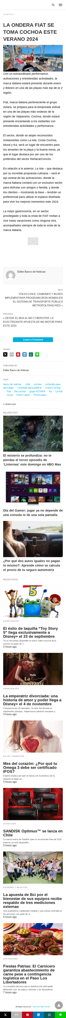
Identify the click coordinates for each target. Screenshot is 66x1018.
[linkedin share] (24, 354)
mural (10, 394)
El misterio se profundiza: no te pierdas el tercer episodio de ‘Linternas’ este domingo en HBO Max (32, 460)
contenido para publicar (29, 387)
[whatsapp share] (31, 354)
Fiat (9, 391)
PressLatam (40, 394)
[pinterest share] (18, 354)
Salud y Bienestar (13, 756)
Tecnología (9, 824)
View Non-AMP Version (41, 1007)
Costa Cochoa (52, 387)
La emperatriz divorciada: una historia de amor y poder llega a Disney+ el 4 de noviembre (32, 700)
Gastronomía (10, 959)
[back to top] (59, 1005)
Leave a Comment (33, 339)
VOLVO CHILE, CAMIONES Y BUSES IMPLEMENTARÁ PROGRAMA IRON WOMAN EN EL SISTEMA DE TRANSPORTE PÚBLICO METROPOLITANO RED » (34, 299)
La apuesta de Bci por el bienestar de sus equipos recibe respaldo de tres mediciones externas (32, 900)
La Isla (59, 391)
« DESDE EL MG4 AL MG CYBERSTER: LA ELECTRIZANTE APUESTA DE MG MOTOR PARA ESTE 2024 (32, 322)
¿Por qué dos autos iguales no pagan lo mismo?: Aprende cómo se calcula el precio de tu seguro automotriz (31, 565)
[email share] (12, 354)
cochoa (37, 384)
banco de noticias (12, 384)
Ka (50, 391)
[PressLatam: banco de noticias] (18, 4)
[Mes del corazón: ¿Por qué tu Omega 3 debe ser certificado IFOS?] (33, 736)
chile (27, 384)
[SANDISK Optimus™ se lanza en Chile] (33, 804)
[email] (16, 1015)
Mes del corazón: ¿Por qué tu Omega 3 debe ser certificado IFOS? (30, 767)
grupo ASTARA (37, 391)
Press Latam (23, 394)
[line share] (37, 354)
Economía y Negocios (15, 887)
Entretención (11, 621)
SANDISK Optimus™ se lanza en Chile (33, 833)
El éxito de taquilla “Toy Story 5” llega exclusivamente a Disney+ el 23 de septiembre (30, 632)
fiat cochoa (20, 391)
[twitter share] (5, 354)
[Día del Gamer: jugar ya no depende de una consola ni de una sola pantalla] (33, 488)
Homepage (8, 14)
